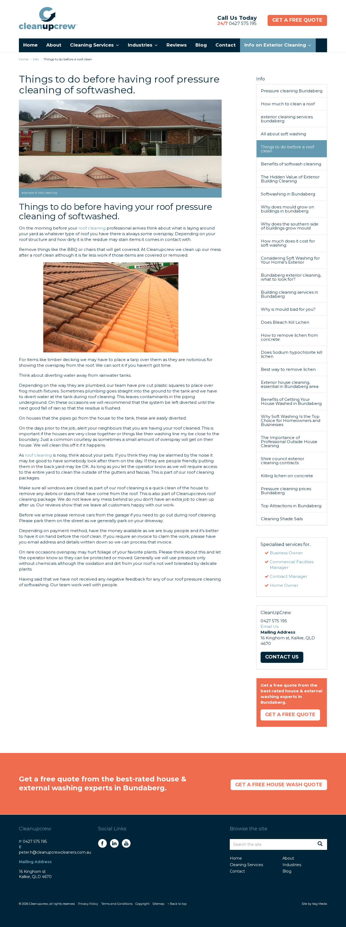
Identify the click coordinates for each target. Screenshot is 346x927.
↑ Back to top (177, 904)
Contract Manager (288, 576)
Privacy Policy (88, 904)
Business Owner (286, 552)
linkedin (114, 843)
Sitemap (158, 904)
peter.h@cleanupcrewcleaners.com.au (55, 852)
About (288, 858)
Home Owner (284, 585)
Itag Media (319, 904)
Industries (291, 864)
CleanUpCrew (48, 18)
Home (236, 858)
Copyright (142, 904)
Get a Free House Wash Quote (278, 785)
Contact (237, 871)
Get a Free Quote (297, 20)
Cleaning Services (246, 864)
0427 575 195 (237, 23)
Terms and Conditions (116, 904)
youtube (126, 843)
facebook (102, 843)
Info (260, 78)
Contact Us (282, 657)
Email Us (269, 626)
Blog (286, 871)
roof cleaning (91, 228)
